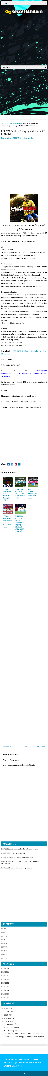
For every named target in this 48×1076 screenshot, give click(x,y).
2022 (6, 1008)
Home (4, 124)
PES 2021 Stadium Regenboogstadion (16, 868)
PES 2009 (5, 972)
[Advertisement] (24, 39)
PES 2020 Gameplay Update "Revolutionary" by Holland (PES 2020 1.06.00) (20, 523)
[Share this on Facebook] (8, 464)
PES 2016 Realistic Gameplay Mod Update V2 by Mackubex (23, 132)
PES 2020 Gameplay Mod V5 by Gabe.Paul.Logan (33, 493)
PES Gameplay (15, 124)
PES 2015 (5, 994)
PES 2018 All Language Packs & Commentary (19, 849)
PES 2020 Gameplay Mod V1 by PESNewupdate (20, 493)
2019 (6, 1018)
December (10, 1024)
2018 (6, 1022)
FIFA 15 (4, 947)
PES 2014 (5, 990)
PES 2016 (5, 998)
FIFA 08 (4, 929)
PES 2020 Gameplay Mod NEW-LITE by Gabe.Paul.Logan (7, 521)
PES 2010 (5, 976)
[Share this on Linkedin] (19, 464)
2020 (6, 1015)
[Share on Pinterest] (16, 464)
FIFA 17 (4, 954)
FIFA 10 (4, 932)
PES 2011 (5, 979)
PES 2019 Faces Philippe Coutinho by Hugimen (24, 1037)
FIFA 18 (4, 958)
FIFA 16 (4, 951)
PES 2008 (5, 968)
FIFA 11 (4, 936)
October (9, 1031)
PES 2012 (5, 983)
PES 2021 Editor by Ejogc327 (13, 853)
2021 (6, 1012)
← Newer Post (7, 747)
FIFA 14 (4, 943)
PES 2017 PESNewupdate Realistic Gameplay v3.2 (7, 494)
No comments (28, 138)
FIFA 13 (4, 940)
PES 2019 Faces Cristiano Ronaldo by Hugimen (24, 1033)
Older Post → (41, 747)
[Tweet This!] (12, 464)
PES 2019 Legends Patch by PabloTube (17, 857)
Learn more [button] (17, 1066)
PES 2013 (5, 987)
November (10, 1028)
